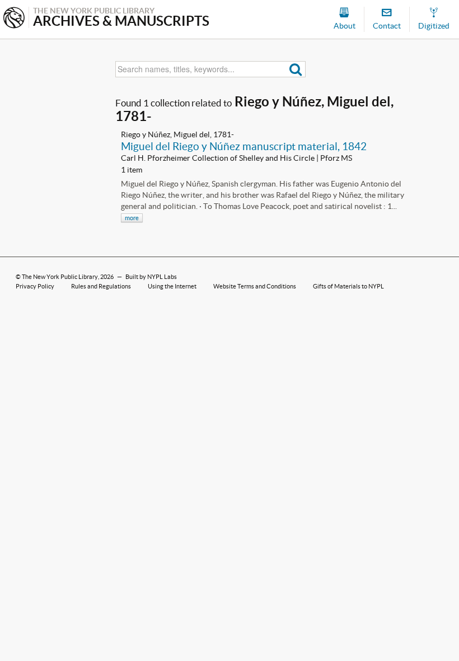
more (132, 218)
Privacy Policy (35, 286)
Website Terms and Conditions (254, 286)
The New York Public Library (60, 276)
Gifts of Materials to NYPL (348, 286)
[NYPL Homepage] (14, 19)
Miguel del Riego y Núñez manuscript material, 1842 (244, 146)
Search (296, 69)
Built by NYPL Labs (151, 276)
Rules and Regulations (101, 286)
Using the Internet (172, 286)
